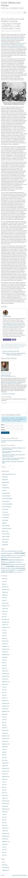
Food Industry (5, 509)
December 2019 (5, 703)
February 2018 (5, 763)
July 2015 (4, 847)
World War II (19, 572)
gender (11, 346)
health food (20, 562)
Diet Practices (5, 479)
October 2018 (5, 741)
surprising (12, 46)
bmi (13, 553)
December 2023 (5, 605)
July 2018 (4, 749)
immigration (16, 564)
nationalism (3, 566)
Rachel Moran (18, 31)
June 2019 (4, 719)
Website (3, 429)
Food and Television (6, 506)
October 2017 (5, 773)
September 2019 (5, 711)
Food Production (6, 514)
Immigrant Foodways (6, 528)
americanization (19, 551)
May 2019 (4, 722)
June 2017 (4, 784)
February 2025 (5, 586)
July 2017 (4, 781)
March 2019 (4, 727)
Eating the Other (5, 482)
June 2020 (4, 689)
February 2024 (5, 603)
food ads (7, 562)
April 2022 (4, 635)
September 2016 (5, 809)
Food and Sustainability (7, 504)
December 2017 (5, 768)
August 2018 (5, 746)
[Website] (13, 340)
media (23, 564)
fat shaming (16, 560)
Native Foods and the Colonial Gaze (10, 351)
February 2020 (5, 700)
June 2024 (4, 597)
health (16, 562)
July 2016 (4, 814)
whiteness (15, 572)
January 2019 (5, 733)
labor (18, 346)
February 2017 (5, 795)
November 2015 (5, 836)
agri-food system (12, 551)
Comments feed (5, 867)
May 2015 (4, 852)
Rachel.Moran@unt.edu (6, 375)
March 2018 (4, 760)
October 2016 (5, 806)
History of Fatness (6, 525)
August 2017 (4, 779)
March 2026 (4, 578)
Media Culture (5, 531)
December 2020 (5, 673)
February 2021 (5, 670)
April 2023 (4, 616)
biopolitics (15, 345)
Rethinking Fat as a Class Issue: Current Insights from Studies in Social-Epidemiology (14, 354)
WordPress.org (5, 870)
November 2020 (5, 676)
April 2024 (4, 600)
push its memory (20, 43)
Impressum (14, 875)
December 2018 (5, 735)
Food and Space (5, 501)
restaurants (3, 570)
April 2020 (4, 695)
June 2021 (4, 660)
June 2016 (4, 817)
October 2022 (5, 624)
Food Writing (5, 520)
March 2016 (4, 825)
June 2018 (4, 752)
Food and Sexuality (6, 495)
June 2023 (4, 613)
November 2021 (5, 649)
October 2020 (5, 679)
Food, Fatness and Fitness (10, 4)
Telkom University (6, 448)
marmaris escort (5, 454)
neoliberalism (10, 566)
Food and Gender (21, 344)
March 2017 (4, 792)
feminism (22, 559)
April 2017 (4, 790)
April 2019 (4, 725)
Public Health (5, 542)
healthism (5, 564)
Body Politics (14, 344)
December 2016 (5, 800)
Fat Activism (4, 485)
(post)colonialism (4, 551)
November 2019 (5, 706)
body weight (21, 345)
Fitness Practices (5, 487)
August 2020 (5, 684)
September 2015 (5, 841)
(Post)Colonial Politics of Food (8, 474)
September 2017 (5, 776)
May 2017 (4, 787)
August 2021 (4, 657)
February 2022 (5, 641)
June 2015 (4, 849)
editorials (22, 46)
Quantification (5, 544)
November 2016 (5, 803)
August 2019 (4, 714)
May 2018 (4, 754)
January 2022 (5, 643)
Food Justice (5, 512)
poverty (2, 348)
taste (19, 570)
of (19, 46)
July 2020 (4, 687)
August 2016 (5, 811)
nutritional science (20, 566)
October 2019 (5, 708)
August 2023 (5, 611)
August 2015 (4, 844)
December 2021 (5, 646)
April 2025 (4, 584)
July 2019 (4, 716)
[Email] (15, 340)
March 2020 (4, 697)
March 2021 (4, 668)
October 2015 (5, 838)
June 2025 (4, 581)
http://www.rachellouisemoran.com (8, 376)
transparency (23, 570)
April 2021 (4, 665)
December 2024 (5, 589)
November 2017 (5, 771)
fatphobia (10, 560)
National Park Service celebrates (9, 44)
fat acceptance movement (16, 557)
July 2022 (4, 630)
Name (3, 424)
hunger (14, 346)
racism (14, 568)
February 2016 (5, 828)
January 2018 (5, 765)
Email (2, 427)
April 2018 (4, 757)
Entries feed (4, 864)
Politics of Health (4, 345)
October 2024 (5, 592)
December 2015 (5, 833)
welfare (6, 348)
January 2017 (5, 798)
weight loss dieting (7, 572)
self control (8, 570)
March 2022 (4, 638)
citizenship (13, 555)
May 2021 (4, 662)
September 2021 (5, 654)
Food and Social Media (7, 498)
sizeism (13, 570)
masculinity (21, 346)
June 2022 (4, 632)
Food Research (5, 517)
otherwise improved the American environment (12, 38)
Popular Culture (5, 539)
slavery (16, 570)
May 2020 (4, 692)
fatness (4, 559)
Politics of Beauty (6, 533)
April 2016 (4, 822)
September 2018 (5, 744)
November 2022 (5, 622)
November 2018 (5, 738)
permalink (17, 348)
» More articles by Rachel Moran (8, 393)
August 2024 (5, 594)
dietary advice (8, 557)
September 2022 (5, 627)
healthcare (4, 523)
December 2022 (5, 619)
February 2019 (5, 730)
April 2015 (4, 855)
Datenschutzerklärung (22, 875)
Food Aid (4, 490)
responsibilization (20, 568)
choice (8, 555)
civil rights (18, 555)
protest (11, 568)
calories (3, 555)
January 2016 (5, 830)
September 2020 (6, 681)
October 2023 (5, 608)
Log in (3, 862)
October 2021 (5, 651)
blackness (10, 553)
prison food (7, 568)
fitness (3, 562)
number (17, 46)
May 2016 (4, 819)
